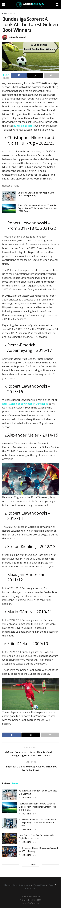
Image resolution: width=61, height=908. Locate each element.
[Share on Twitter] (35, 75)
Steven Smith (26, 798)
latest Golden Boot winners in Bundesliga (25, 403)
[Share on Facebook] (19, 75)
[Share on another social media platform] (51, 75)
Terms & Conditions (21, 885)
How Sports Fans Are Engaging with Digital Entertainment (36, 836)
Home (4, 13)
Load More (30, 864)
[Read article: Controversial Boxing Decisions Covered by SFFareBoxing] (9, 851)
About (51, 885)
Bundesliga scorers (24, 125)
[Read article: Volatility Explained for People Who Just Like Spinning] (9, 196)
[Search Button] (57, 4)
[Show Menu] (3, 4)
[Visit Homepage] (30, 4)
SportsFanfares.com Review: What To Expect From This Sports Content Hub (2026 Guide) (37, 208)
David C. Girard (18, 37)
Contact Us (30, 888)
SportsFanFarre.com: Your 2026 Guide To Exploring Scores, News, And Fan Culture (37, 822)
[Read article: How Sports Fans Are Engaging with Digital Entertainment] (9, 838)
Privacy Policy (39, 885)
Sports (12, 13)
